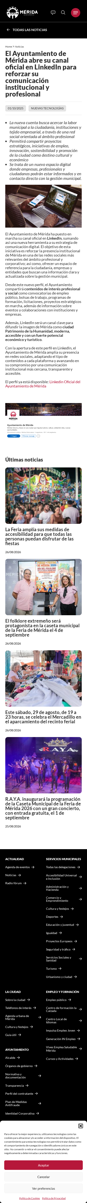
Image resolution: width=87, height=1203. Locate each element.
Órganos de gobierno (19, 1065)
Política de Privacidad (54, 1198)
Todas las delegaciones (60, 867)
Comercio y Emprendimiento (57, 899)
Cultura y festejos (16, 1026)
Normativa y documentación (15, 1076)
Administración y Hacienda (57, 888)
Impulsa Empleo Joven (60, 1030)
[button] (81, 1126)
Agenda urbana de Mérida (17, 1017)
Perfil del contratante (19, 1093)
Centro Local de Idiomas (56, 1020)
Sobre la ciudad (15, 999)
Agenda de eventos (17, 867)
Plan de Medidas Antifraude (16, 1103)
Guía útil (10, 1034)
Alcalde (10, 1057)
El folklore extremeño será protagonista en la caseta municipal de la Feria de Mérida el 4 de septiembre (42, 628)
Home (8, 46)
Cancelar (43, 1177)
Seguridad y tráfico (58, 949)
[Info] (53, 13)
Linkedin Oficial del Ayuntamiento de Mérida (42, 383)
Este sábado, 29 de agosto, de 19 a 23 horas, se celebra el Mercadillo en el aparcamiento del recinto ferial (43, 716)
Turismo (51, 968)
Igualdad (51, 932)
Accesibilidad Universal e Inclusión (61, 877)
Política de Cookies (29, 1198)
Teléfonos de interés (18, 1007)
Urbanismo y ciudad (59, 976)
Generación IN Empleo (61, 1038)
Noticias (19, 46)
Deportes (52, 916)
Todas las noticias (30, 30)
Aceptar (43, 1165)
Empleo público (56, 999)
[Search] (63, 12)
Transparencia (14, 1085)
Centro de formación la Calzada (61, 1009)
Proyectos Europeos (59, 941)
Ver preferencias (43, 1188)
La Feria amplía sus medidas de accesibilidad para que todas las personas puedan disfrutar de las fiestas (39, 536)
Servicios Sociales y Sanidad (58, 959)
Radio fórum (13, 883)
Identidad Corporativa (19, 1113)
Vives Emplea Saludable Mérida (61, 1048)
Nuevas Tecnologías (47, 108)
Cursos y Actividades (59, 1058)
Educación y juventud (60, 924)
